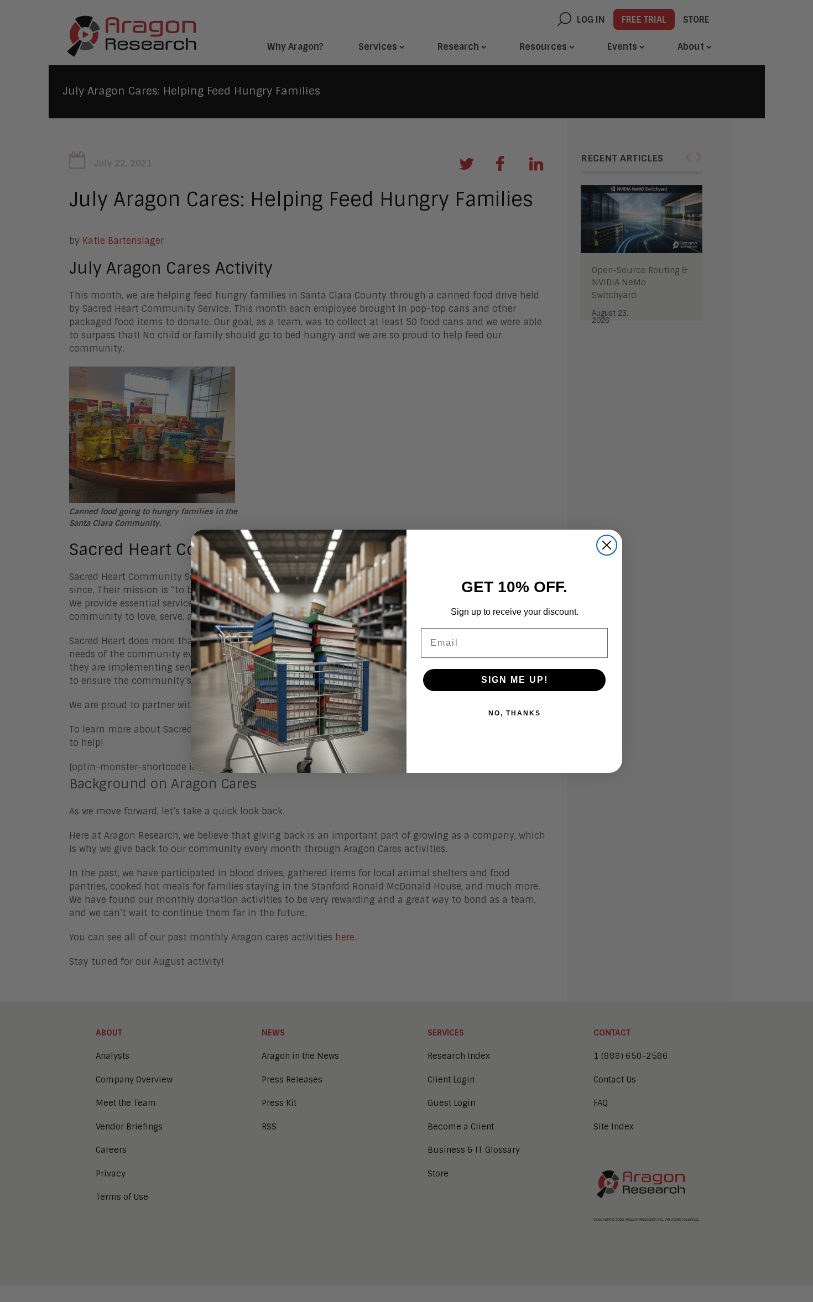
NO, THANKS (514, 713)
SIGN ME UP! (514, 679)
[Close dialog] (607, 545)
